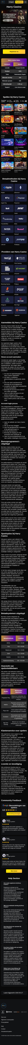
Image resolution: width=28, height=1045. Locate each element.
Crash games (17, 101)
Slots (23, 101)
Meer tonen (14, 871)
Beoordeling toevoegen (14, 813)
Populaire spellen (3, 101)
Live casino (11, 101)
